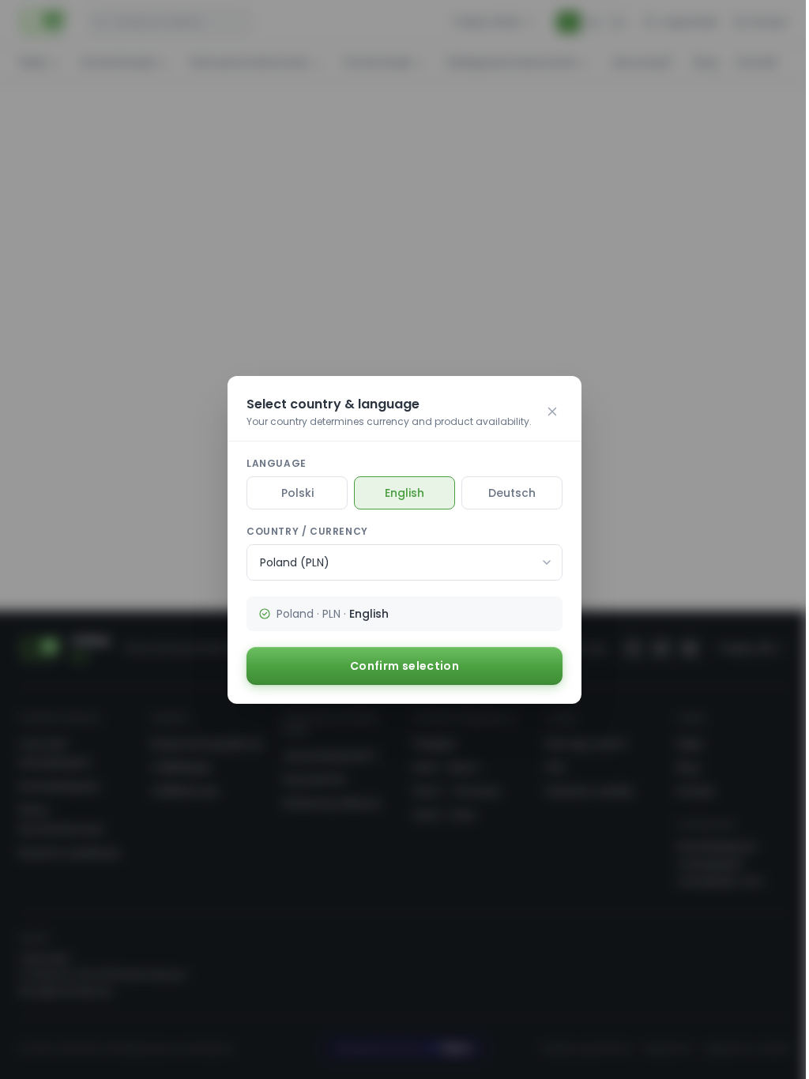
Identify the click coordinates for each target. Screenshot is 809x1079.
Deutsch (512, 493)
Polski (297, 493)
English (404, 493)
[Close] (552, 411)
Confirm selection (404, 666)
